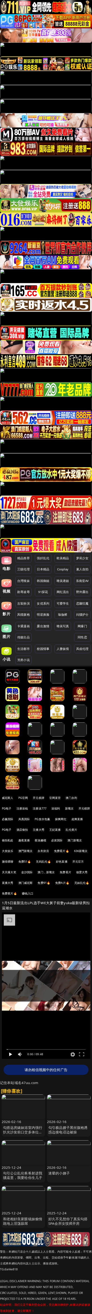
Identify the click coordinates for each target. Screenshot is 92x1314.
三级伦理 (23, 569)
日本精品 (43, 569)
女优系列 (43, 603)
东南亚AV (82, 581)
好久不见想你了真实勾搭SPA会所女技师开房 (68, 1221)
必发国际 (57, 840)
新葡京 (69, 808)
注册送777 (39, 808)
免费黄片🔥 (9, 893)
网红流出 (63, 592)
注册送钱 (22, 808)
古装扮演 (23, 603)
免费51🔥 (24, 862)
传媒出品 (23, 637)
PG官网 (23, 798)
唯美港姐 (63, 581)
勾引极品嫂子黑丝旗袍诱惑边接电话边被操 (68, 1129)
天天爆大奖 (9, 872)
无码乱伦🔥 (43, 862)
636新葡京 (81, 851)
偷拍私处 (7, 840)
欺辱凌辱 (23, 592)
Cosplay (62, 569)
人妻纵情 (63, 649)
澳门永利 (71, 798)
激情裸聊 (7, 862)
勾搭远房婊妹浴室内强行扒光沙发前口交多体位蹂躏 (22, 1132)
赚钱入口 (27, 893)
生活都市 (23, 649)
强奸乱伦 (43, 558)
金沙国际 (27, 872)
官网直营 (55, 798)
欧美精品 (63, 558)
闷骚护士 (82, 614)
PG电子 (7, 808)
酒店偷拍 (22, 830)
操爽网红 (61, 819)
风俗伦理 (82, 649)
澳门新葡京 (74, 840)
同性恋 (82, 637)
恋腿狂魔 (82, 603)
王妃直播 (55, 830)
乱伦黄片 (71, 830)
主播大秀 (38, 830)
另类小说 (23, 660)
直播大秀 (7, 883)
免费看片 (65, 872)
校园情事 (43, 649)
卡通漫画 (23, 626)
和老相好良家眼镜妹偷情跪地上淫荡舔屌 (22, 1221)
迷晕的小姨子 (59, 1173)
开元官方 (78, 862)
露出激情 (43, 626)
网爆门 (82, 626)
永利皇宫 (43, 851)
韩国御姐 (43, 581)
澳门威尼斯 (25, 883)
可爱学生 (63, 603)
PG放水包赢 (42, 819)
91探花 (43, 592)
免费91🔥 (44, 883)
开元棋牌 (38, 798)
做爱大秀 (82, 872)
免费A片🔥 (62, 883)
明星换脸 (43, 614)
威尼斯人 (7, 798)
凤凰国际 (24, 819)
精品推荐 (23, 558)
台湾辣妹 (23, 581)
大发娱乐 (7, 851)
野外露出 (82, 592)
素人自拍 (82, 569)
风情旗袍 (23, 614)
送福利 (55, 808)
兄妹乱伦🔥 (81, 883)
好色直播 (61, 862)
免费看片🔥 (61, 851)
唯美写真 (63, 626)
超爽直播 (77, 819)
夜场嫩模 (40, 840)
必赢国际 (7, 819)
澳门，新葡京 (46, 872)
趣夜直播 (24, 840)
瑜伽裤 (62, 614)
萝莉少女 (82, 558)
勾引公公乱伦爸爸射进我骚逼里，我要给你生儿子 (22, 1175)
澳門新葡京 (25, 851)
